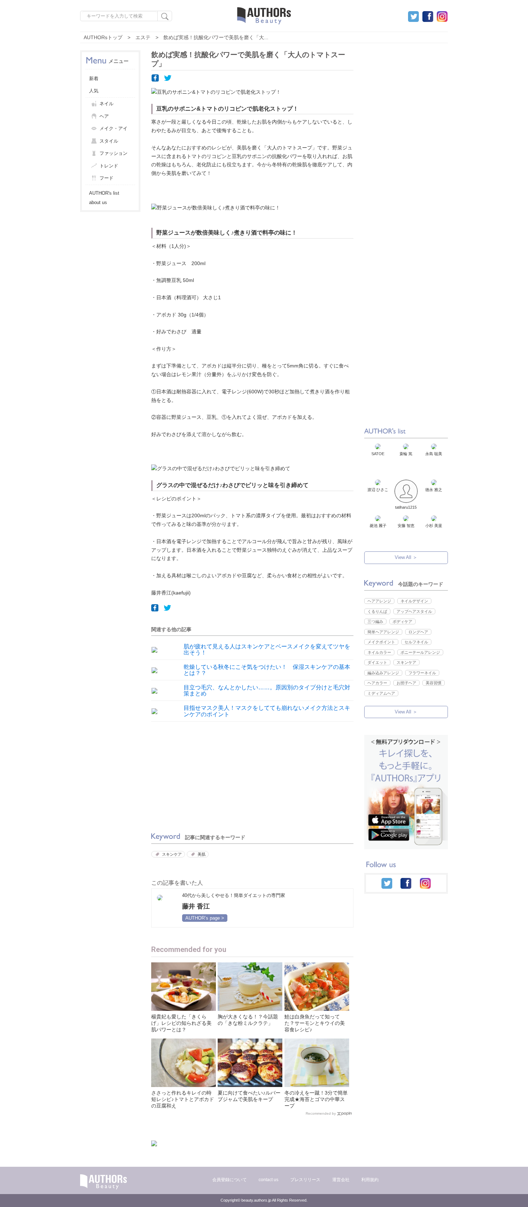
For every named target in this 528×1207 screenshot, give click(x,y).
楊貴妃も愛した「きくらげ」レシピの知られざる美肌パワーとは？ (181, 1023)
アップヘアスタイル (414, 611)
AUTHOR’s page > (204, 918)
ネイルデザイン (414, 601)
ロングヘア (418, 632)
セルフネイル (416, 642)
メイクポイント (381, 642)
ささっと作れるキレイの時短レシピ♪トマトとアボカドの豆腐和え (182, 1099)
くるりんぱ (377, 611)
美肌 (201, 854)
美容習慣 (433, 683)
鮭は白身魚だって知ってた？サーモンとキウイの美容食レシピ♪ (314, 1023)
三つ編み (375, 621)
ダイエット (377, 662)
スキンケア (172, 854)
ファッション (113, 153)
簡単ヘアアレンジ (383, 632)
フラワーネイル (422, 673)
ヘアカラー (377, 683)
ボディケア (402, 621)
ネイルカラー (379, 652)
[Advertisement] (199, 775)
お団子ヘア (406, 683)
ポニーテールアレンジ (420, 652)
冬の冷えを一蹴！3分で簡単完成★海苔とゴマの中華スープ (316, 1099)
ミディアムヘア (381, 693)
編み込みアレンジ (383, 673)
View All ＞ (406, 557)
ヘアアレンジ (379, 601)
